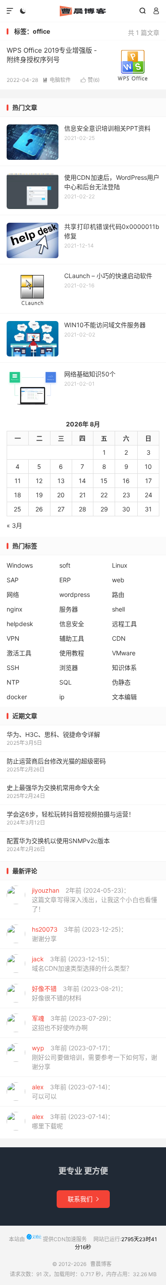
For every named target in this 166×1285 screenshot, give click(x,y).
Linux (119, 565)
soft (64, 565)
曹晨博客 (83, 11)
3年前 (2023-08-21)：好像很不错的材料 (79, 993)
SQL (65, 682)
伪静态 (121, 682)
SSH (13, 667)
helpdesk (20, 623)
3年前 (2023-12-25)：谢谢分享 (79, 933)
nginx (15, 609)
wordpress (74, 594)
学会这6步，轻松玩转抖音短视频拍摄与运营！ (71, 814)
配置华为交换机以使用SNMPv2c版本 (58, 840)
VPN (13, 638)
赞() (90, 80)
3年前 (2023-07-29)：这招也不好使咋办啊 (73, 1022)
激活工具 (19, 653)
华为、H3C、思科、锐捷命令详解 (53, 734)
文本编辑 (124, 697)
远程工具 (124, 623)
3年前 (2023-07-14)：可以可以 (73, 1091)
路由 (118, 594)
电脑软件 (56, 80)
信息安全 (71, 623)
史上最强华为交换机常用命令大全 (53, 787)
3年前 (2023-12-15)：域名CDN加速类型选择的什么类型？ (82, 963)
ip (62, 697)
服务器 (68, 609)
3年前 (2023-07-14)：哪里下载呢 (73, 1121)
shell (118, 609)
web (118, 580)
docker (17, 697)
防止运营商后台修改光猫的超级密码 (56, 761)
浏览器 (68, 667)
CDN (119, 638)
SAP (13, 580)
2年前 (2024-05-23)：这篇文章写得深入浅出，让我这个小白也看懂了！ (94, 899)
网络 (13, 594)
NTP (13, 682)
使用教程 (71, 653)
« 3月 (14, 525)
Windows (20, 565)
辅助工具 (71, 638)
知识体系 (124, 667)
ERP (65, 580)
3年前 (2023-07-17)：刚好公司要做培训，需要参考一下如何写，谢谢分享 (94, 1057)
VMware (123, 653)
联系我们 (83, 1199)
